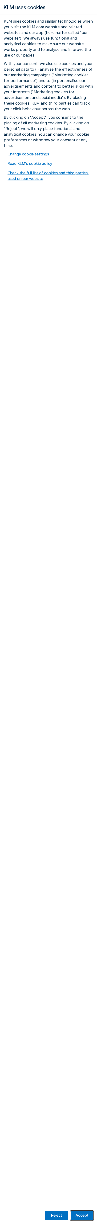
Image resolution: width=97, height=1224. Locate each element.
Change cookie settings (28, 154)
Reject (56, 1215)
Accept (82, 1215)
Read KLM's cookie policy (30, 163)
